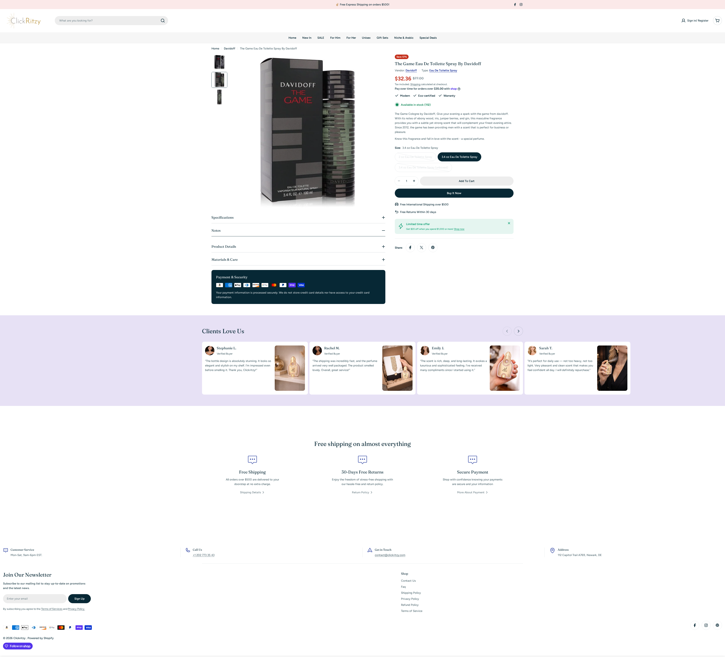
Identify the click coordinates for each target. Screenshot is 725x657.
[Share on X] (421, 247)
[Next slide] (518, 331)
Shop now (459, 228)
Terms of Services (51, 609)
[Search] (162, 20)
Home (215, 48)
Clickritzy (19, 638)
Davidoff (229, 48)
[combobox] (111, 20)
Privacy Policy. (76, 609)
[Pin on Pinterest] (432, 247)
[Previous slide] (507, 331)
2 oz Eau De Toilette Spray (415, 158)
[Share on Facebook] (410, 247)
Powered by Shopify (41, 638)
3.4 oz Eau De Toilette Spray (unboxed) (423, 169)
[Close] (509, 223)
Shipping (415, 84)
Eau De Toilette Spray (443, 70)
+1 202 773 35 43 (203, 555)
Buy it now (454, 193)
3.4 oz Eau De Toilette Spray (459, 156)
